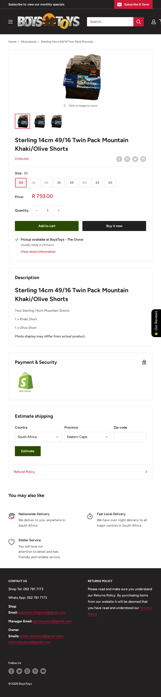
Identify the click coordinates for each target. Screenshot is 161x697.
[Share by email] (143, 159)
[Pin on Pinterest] (127, 159)
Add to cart (46, 226)
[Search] (138, 21)
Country (21, 427)
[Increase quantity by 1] (58, 210)
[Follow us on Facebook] (11, 671)
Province (71, 427)
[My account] (154, 21)
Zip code (120, 427)
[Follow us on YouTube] (43, 671)
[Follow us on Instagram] (27, 671)
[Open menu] (10, 21)
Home (12, 41)
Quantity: (22, 210)
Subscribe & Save (136, 4)
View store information (38, 252)
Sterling (22, 159)
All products (29, 41)
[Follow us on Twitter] (19, 671)
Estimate (27, 451)
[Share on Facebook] (119, 159)
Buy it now (114, 226)
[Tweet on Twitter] (135, 159)
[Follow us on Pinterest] (35, 671)
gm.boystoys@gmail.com (52, 621)
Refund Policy (24, 472)
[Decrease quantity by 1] (36, 210)
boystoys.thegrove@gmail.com (42, 612)
